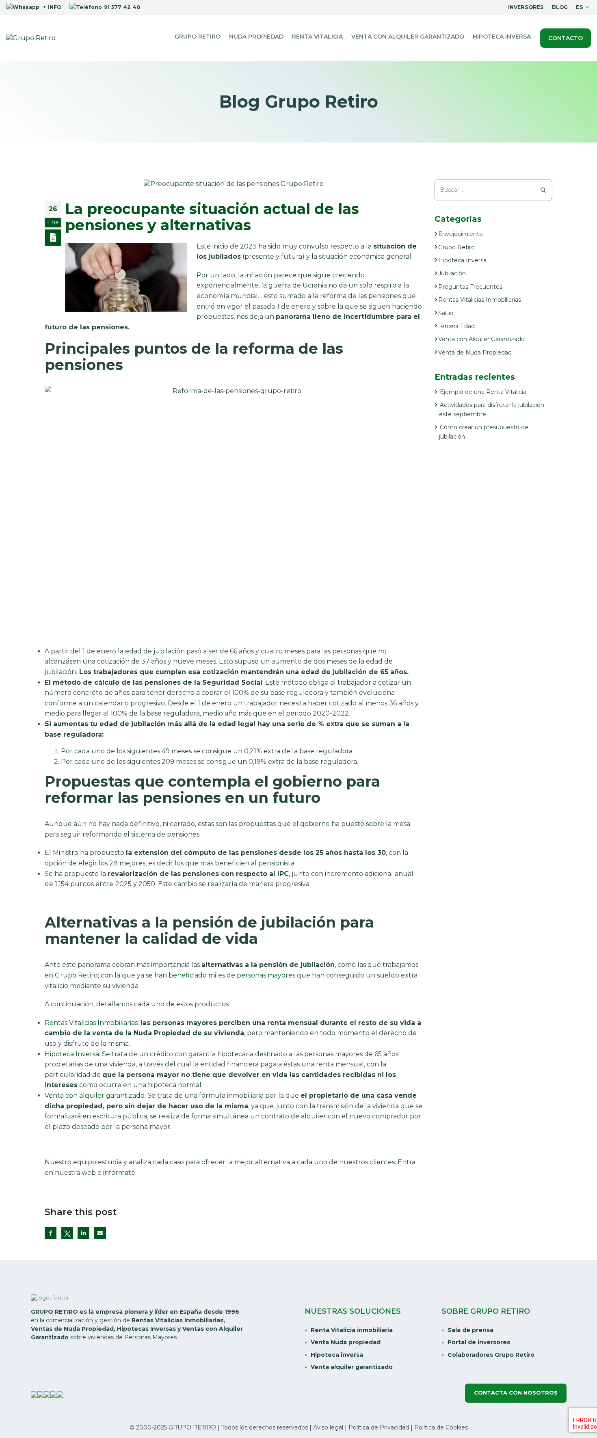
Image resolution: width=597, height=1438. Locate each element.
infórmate (119, 1172)
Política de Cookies (441, 1427)
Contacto (565, 38)
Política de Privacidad (378, 1427)
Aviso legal (328, 1427)
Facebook (50, 1233)
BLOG (560, 7)
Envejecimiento (460, 234)
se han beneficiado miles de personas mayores (220, 975)
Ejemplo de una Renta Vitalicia (483, 392)
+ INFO (51, 7)
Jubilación (452, 273)
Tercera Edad (456, 326)
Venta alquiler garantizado (352, 1367)
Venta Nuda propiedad (346, 1342)
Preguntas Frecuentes (470, 286)
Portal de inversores (479, 1342)
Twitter (67, 1233)
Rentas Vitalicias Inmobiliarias (91, 1023)
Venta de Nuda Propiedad (475, 352)
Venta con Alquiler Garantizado (481, 339)
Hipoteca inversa (337, 1354)
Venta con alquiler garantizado (407, 36)
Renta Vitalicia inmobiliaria (352, 1330)
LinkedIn (83, 1233)
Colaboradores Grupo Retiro (491, 1354)
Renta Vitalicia (317, 36)
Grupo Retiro (198, 36)
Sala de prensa (470, 1330)
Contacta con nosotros (516, 1393)
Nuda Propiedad (256, 36)
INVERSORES (526, 7)
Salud (446, 313)
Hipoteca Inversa (502, 36)
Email (100, 1233)
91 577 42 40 (122, 7)
